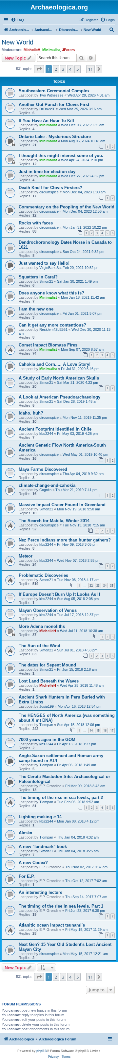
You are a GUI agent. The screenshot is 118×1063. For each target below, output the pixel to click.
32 (91, 585)
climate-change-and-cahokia (47, 485)
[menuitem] (17, 20)
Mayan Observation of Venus (48, 610)
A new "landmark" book (43, 846)
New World (17, 42)
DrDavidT (47, 109)
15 (98, 730)
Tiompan (46, 725)
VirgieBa (45, 268)
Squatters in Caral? (38, 277)
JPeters (68, 50)
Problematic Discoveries (43, 575)
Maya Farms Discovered (43, 469)
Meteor (25, 556)
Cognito (45, 490)
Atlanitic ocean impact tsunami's (52, 925)
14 (91, 730)
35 (111, 585)
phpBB (41, 1051)
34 (105, 585)
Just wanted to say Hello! (44, 263)
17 (111, 730)
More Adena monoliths (42, 626)
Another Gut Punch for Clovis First (54, 104)
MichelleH (32, 50)
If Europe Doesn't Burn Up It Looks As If (59, 594)
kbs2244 (46, 433)
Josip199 (46, 706)
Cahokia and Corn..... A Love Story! (54, 364)
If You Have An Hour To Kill (46, 120)
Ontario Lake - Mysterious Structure (55, 136)
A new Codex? (33, 862)
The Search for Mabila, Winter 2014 (54, 520)
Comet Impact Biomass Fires (48, 345)
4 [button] (70, 69)
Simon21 (46, 281)
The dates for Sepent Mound (47, 665)
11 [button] (90, 69)
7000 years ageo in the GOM (47, 739)
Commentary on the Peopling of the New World (66, 206)
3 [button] (63, 69)
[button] (39, 69)
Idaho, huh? (31, 413)
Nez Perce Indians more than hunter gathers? (65, 540)
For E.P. (27, 876)
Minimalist (51, 50)
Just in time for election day (47, 171)
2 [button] (56, 69)
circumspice (49, 192)
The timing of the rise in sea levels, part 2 (61, 797)
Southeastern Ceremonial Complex (54, 90)
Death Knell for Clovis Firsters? (50, 187)
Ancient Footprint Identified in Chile (55, 429)
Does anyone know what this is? (51, 293)
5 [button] (77, 69)
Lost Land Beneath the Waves (49, 681)
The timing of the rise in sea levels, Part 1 (61, 906)
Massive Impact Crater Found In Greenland (62, 504)
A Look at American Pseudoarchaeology (59, 397)
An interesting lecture (40, 892)
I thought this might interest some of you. (61, 155)
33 (98, 585)
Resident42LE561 (53, 329)
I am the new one (36, 309)
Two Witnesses (51, 95)
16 (105, 730)
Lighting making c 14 (40, 816)
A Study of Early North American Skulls (59, 378)
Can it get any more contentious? (52, 325)
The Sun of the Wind (39, 645)
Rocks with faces (36, 223)
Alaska (25, 832)
